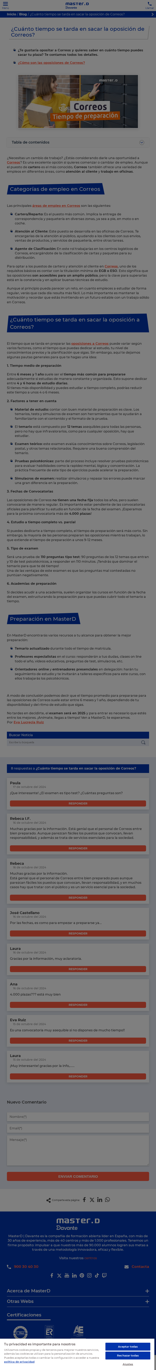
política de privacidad (19, 1361)
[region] (77, 1354)
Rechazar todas (128, 1355)
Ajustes (128, 1364)
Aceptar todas (128, 1346)
